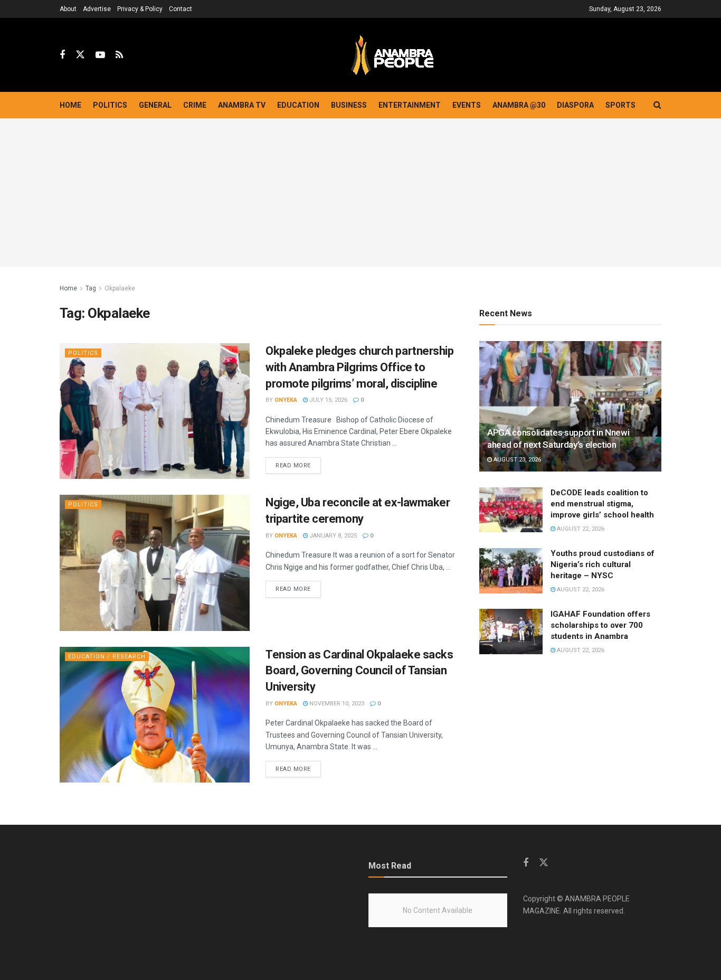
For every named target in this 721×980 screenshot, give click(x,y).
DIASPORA (575, 105)
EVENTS (466, 105)
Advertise (97, 9)
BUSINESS (349, 105)
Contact (180, 9)
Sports (620, 105)
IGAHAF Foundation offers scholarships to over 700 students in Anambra (600, 625)
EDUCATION (298, 105)
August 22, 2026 (579, 528)
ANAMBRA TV (241, 105)
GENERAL (155, 105)
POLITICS (110, 105)
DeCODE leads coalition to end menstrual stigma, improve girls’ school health (602, 504)
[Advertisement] (360, 193)
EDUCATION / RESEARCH (107, 656)
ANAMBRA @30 (518, 105)
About (68, 9)
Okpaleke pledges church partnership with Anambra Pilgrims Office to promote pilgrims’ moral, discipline (359, 367)
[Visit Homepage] (392, 55)
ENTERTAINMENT (409, 105)
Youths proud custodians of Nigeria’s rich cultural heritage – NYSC (602, 564)
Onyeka (285, 400)
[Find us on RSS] (119, 55)
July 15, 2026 (327, 400)
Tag (91, 288)
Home (70, 105)
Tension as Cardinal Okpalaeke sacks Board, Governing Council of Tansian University (359, 671)
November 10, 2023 (336, 703)
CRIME (194, 105)
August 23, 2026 (516, 459)
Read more (298, 465)
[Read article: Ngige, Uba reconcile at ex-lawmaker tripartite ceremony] (155, 562)
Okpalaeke (120, 288)
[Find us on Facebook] (62, 55)
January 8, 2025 (332, 535)
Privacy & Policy (140, 9)
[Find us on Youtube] (100, 55)
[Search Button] (657, 105)
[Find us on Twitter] (80, 55)
